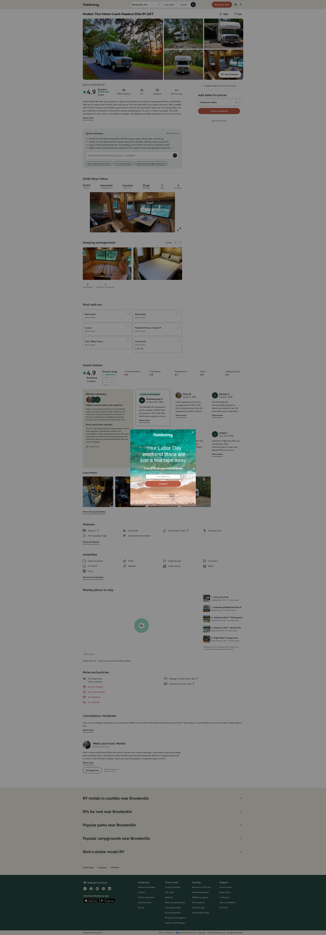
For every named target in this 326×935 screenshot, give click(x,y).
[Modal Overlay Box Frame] (163, 467)
